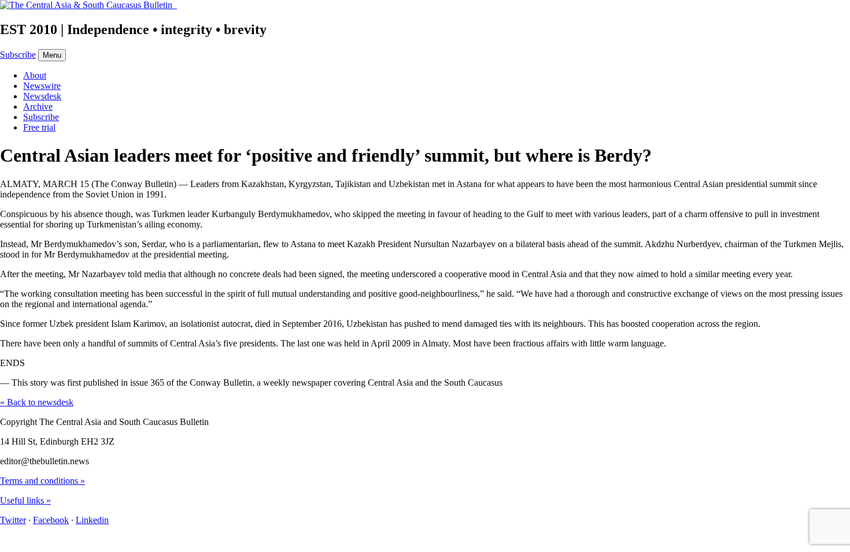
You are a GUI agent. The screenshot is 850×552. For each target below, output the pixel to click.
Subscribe (18, 54)
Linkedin (92, 520)
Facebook (51, 520)
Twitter (13, 520)
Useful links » (25, 500)
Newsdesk (42, 96)
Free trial (39, 127)
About (34, 75)
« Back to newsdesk (36, 402)
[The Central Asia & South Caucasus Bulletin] (88, 5)
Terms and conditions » (42, 481)
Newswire (42, 86)
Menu (52, 55)
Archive (38, 106)
